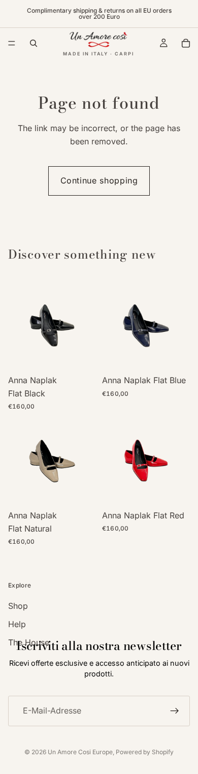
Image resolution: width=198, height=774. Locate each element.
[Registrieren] (174, 711)
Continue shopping (99, 180)
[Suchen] (33, 43)
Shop (18, 606)
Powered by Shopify (145, 752)
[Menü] (11, 43)
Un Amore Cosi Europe (80, 752)
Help (17, 624)
